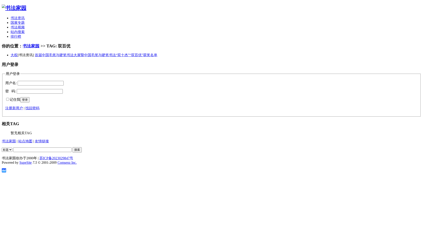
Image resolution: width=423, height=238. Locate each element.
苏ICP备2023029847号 (56, 158)
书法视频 (18, 27)
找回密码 (32, 108)
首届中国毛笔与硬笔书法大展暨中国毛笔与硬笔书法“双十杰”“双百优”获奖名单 (96, 55)
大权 (14, 55)
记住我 (15, 99)
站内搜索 (18, 32)
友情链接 (42, 141)
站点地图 (25, 141)
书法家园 (31, 46)
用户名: (11, 83)
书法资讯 (18, 18)
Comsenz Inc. (67, 162)
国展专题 (18, 22)
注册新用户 (14, 108)
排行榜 (16, 36)
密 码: (10, 91)
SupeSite (25, 162)
